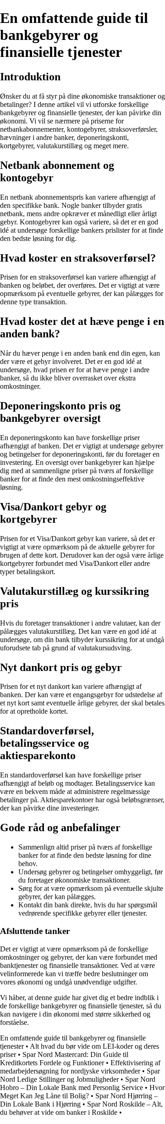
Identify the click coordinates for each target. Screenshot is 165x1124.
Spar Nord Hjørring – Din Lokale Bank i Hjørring (79, 1100)
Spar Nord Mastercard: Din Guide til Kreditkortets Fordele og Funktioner (64, 1059)
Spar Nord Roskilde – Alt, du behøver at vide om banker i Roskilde (81, 1108)
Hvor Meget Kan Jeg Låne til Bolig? (82, 1092)
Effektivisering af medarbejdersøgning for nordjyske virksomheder (80, 1067)
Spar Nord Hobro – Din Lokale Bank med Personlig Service (77, 1083)
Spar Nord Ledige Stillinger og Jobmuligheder (80, 1075)
